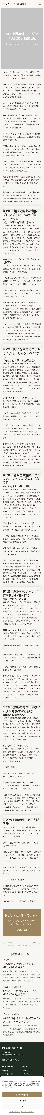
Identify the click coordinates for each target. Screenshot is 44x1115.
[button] (40, 4)
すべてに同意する (22, 1095)
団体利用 (5, 1071)
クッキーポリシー (14, 1112)
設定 (22, 1106)
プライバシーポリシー (27, 1112)
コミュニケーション (30, 44)
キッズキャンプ (7, 1074)
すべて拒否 (22, 1101)
